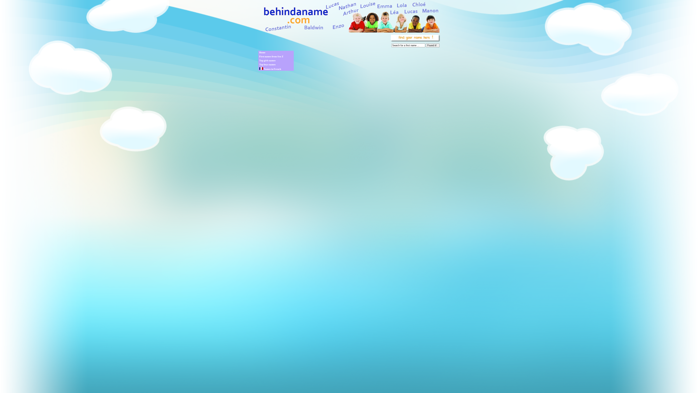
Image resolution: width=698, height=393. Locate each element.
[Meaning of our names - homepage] (349, 17)
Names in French (272, 69)
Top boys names (267, 64)
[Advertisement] (324, 42)
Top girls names (267, 60)
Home (262, 52)
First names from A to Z (271, 56)
